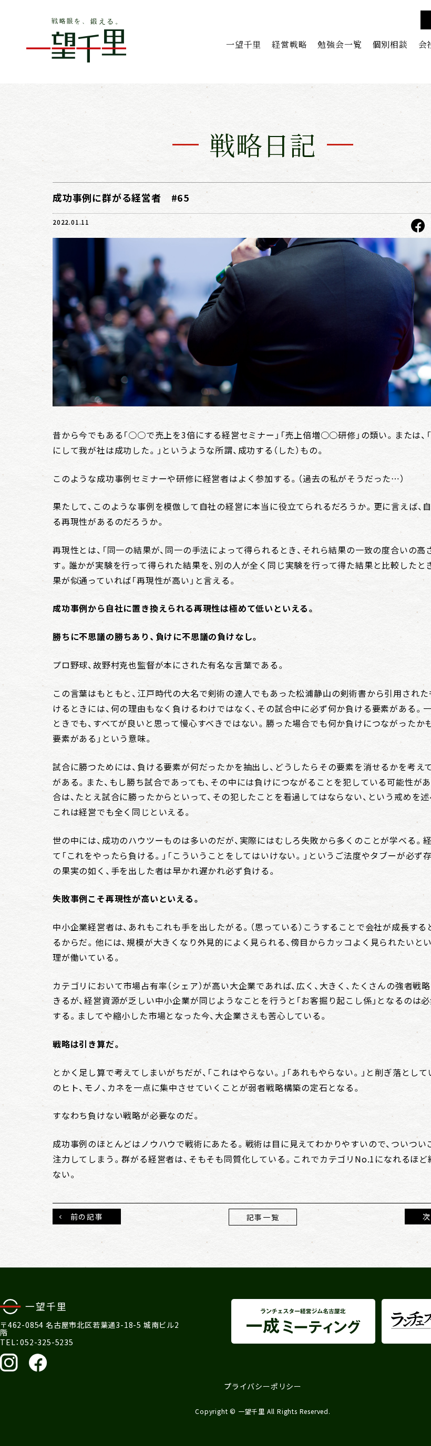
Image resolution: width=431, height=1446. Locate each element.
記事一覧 (263, 1217)
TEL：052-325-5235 (37, 1342)
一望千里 (243, 44)
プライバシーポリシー (263, 1386)
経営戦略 (289, 44)
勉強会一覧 (339, 44)
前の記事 (86, 1216)
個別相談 (389, 44)
